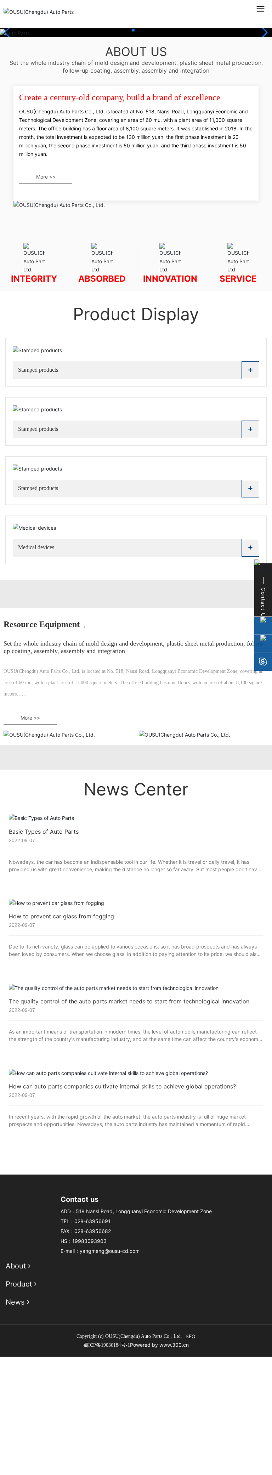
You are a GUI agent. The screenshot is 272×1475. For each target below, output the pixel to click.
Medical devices (36, 547)
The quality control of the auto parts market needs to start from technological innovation (129, 1001)
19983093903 (89, 1241)
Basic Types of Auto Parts (44, 831)
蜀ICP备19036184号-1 (106, 1345)
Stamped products (38, 370)
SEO (191, 1336)
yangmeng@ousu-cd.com (110, 1251)
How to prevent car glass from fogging (61, 916)
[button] (133, 30)
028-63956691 (92, 1221)
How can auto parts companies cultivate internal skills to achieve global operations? (122, 1086)
